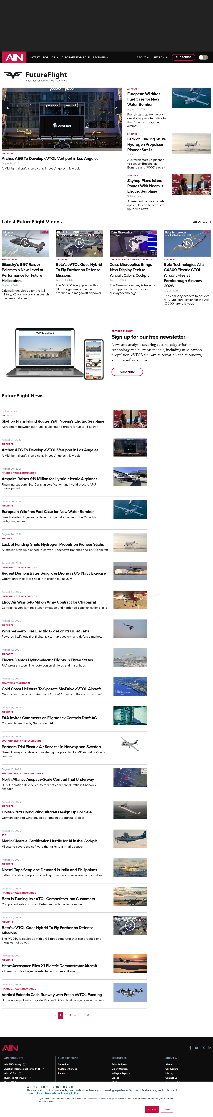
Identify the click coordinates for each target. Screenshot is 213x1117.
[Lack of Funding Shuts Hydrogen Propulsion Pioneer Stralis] (127, 543)
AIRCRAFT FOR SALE (76, 57)
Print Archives (119, 1064)
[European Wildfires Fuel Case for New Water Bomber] (127, 512)
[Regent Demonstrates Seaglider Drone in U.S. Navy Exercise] (127, 572)
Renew (61, 1073)
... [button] (80, 1015)
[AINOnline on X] (203, 1048)
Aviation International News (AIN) (22, 1068)
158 (86, 1015)
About (168, 1064)
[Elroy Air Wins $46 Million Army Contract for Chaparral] (127, 601)
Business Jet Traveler (15, 1077)
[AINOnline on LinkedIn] (210, 1048)
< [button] (55, 1015)
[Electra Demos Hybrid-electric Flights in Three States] (127, 659)
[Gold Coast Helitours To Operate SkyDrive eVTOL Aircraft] (127, 688)
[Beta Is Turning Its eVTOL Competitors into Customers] (127, 897)
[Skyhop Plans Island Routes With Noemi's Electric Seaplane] (127, 420)
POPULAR (49, 57)
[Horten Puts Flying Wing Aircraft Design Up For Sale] (127, 811)
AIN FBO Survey (12, 1064)
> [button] (93, 1015)
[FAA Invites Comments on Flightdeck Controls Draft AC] (127, 716)
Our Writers (171, 1068)
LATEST (35, 57)
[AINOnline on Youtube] (197, 1048)
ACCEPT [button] (152, 1109)
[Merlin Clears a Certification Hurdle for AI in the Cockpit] (127, 840)
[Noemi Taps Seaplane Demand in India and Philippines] (127, 869)
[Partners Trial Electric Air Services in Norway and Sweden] (127, 747)
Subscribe (184, 57)
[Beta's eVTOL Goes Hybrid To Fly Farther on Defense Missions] (127, 931)
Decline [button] (167, 1109)
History (169, 1073)
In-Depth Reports (121, 1073)
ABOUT (141, 57)
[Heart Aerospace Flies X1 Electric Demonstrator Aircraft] (127, 965)
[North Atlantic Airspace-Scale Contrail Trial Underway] (127, 780)
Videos (115, 1077)
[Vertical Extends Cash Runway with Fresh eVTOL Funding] (127, 993)
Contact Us (171, 1077)
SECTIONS (99, 57)
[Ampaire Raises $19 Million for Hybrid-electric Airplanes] (127, 480)
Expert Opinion (120, 1068)
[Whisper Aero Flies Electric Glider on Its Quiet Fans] (127, 630)
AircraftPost (10, 1073)
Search (159, 57)
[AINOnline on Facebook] (190, 1048)
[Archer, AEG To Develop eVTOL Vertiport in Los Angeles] (127, 449)
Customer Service (67, 1068)
